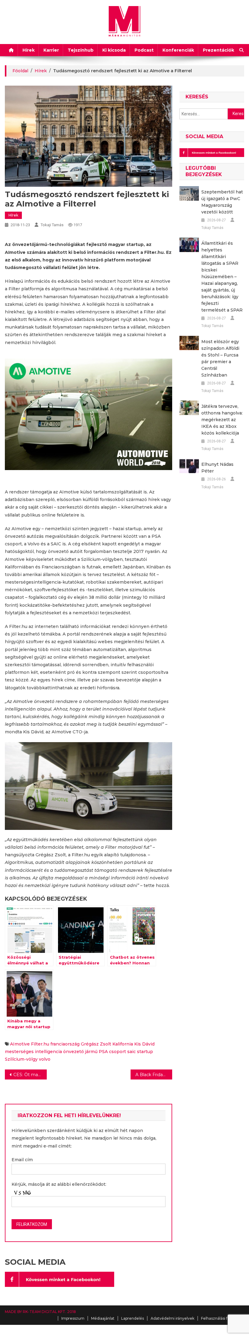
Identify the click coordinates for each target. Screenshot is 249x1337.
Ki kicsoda (114, 50)
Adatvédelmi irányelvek (172, 1318)
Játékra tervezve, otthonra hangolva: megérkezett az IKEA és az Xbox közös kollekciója (222, 420)
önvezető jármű (80, 1051)
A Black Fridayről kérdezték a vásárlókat (153, 1074)
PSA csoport (112, 1051)
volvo (44, 1059)
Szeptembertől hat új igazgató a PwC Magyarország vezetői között (222, 202)
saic (131, 1051)
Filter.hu (40, 1044)
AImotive (20, 1044)
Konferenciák (178, 50)
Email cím (22, 1159)
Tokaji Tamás (52, 225)
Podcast (144, 50)
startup (145, 1051)
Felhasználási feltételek (222, 1318)
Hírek (28, 50)
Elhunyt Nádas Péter (217, 468)
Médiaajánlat (102, 1318)
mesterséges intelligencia (33, 1051)
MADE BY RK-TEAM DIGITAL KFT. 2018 (40, 1311)
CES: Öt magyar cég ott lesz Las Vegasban (30, 1074)
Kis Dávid (144, 1044)
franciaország (65, 1044)
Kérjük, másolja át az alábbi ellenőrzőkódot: (59, 1184)
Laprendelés (132, 1318)
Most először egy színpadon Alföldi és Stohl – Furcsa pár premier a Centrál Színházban (220, 358)
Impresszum (72, 1318)
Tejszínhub (81, 50)
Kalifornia (122, 1044)
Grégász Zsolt (96, 1044)
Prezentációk (218, 50)
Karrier (51, 50)
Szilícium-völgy (21, 1059)
